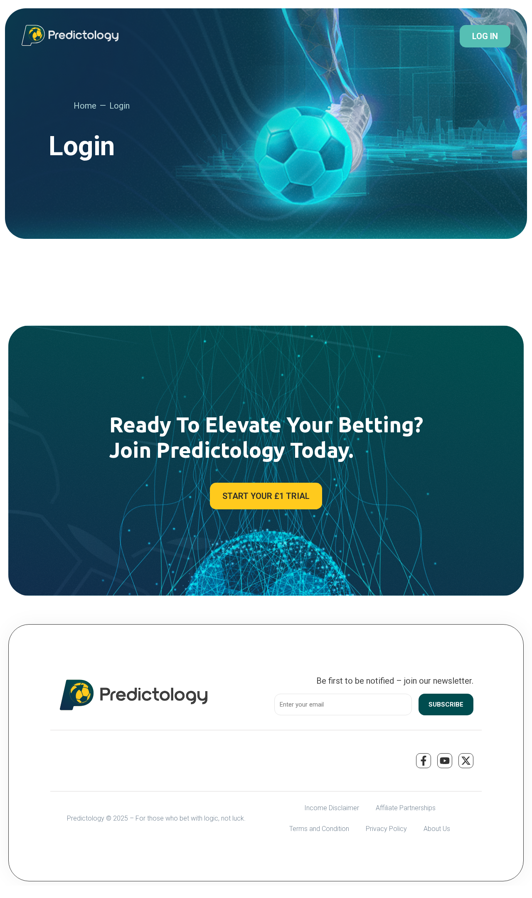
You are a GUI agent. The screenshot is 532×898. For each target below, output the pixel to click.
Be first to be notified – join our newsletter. (394, 681)
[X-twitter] (465, 760)
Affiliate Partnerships (406, 808)
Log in (485, 36)
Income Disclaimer (331, 808)
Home (85, 106)
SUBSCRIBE (446, 704)
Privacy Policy (386, 829)
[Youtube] (444, 760)
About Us (437, 829)
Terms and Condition (319, 829)
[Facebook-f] (423, 760)
